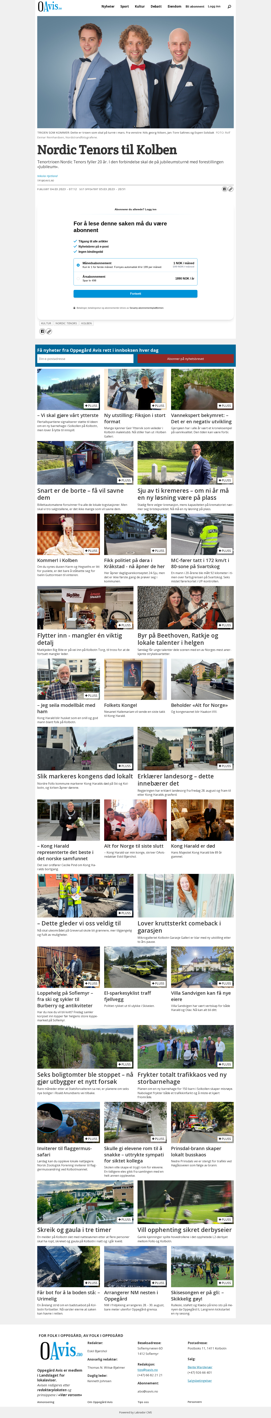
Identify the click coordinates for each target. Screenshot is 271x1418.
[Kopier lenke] (230, 189)
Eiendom (174, 6)
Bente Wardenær (200, 1367)
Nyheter (107, 6)
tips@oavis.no (148, 1370)
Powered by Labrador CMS (135, 1412)
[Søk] (229, 6)
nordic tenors (66, 323)
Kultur (140, 6)
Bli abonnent (195, 6)
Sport (124, 6)
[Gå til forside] (50, 6)
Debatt (156, 6)
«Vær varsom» (70, 1395)
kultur (46, 323)
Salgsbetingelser (200, 1380)
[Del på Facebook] (224, 189)
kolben (86, 323)
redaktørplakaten (52, 1390)
